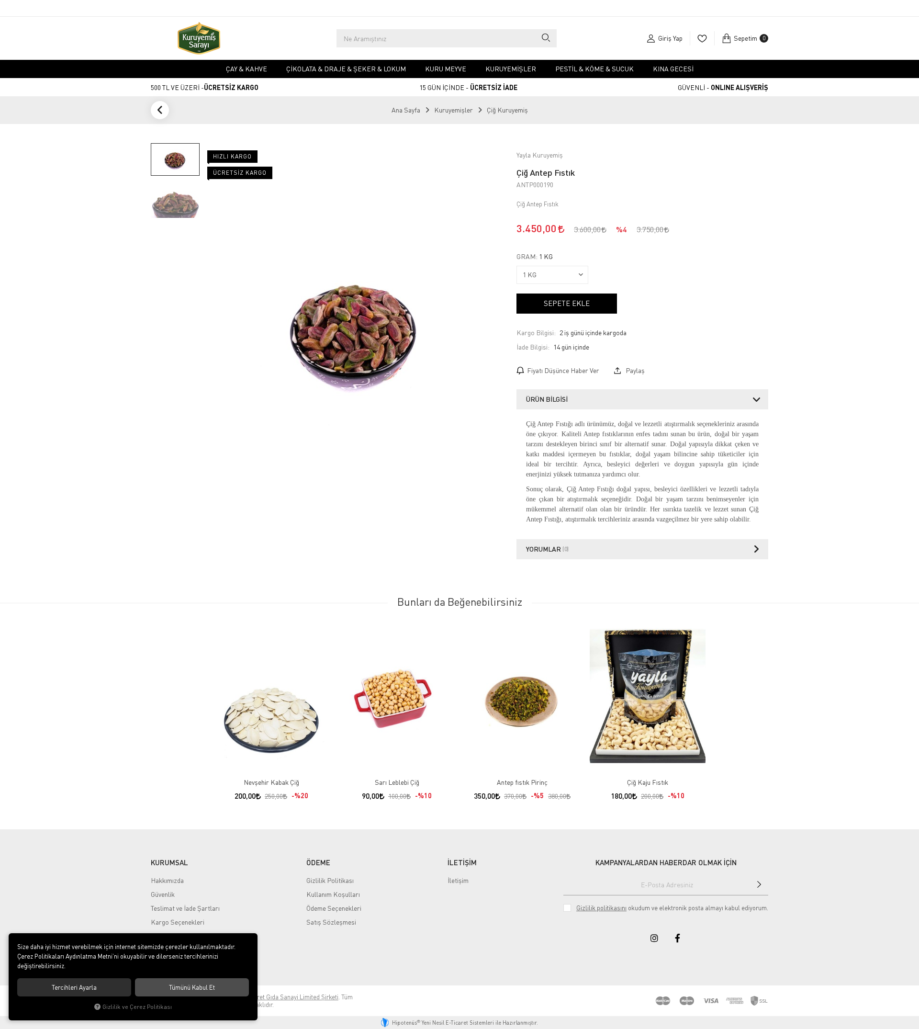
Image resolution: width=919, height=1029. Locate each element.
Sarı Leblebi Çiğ (397, 782)
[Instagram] (654, 938)
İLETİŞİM (462, 862)
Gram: (534, 256)
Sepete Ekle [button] (567, 303)
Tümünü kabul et (192, 987)
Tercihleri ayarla (74, 987)
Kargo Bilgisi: (536, 332)
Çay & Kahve (246, 69)
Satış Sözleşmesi (331, 922)
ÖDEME (318, 862)
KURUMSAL (169, 862)
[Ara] (545, 38)
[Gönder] (759, 884)
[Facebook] (677, 938)
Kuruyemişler (510, 69)
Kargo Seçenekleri (177, 922)
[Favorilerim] (702, 38)
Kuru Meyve (445, 69)
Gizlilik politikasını (601, 908)
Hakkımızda (167, 880)
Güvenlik (163, 894)
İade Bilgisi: (532, 347)
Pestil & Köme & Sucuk (594, 69)
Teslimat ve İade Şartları (185, 908)
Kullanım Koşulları (333, 894)
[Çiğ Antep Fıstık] (355, 329)
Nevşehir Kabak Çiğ (271, 782)
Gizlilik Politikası (330, 880)
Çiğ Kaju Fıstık (647, 782)
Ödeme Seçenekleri (333, 908)
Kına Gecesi (673, 69)
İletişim (458, 880)
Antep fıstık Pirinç (522, 782)
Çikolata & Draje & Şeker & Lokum (346, 69)
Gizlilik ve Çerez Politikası (137, 1006)
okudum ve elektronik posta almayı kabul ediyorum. (672, 908)
